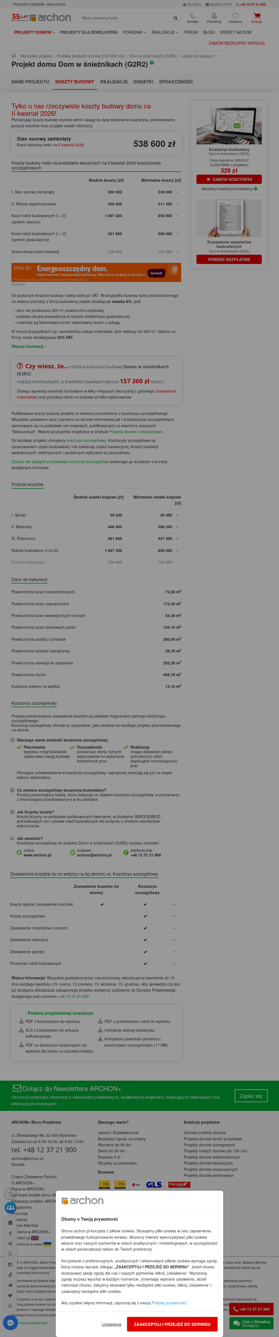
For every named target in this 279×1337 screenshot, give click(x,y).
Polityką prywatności (168, 1302)
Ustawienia (111, 1324)
